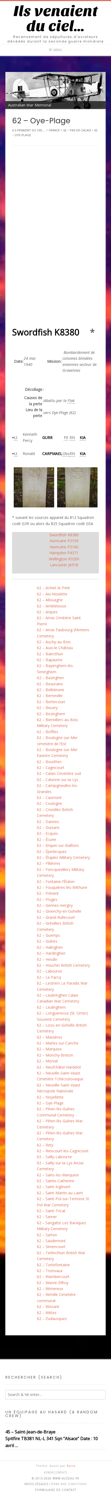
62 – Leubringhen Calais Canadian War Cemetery (58, 998)
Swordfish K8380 (64, 534)
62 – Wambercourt (53, 1276)
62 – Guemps (48, 935)
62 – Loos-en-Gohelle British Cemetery (62, 1028)
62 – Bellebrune (50, 689)
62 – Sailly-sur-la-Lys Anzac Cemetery (60, 1165)
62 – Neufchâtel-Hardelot (59, 1067)
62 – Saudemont (51, 1240)
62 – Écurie (46, 839)
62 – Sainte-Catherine (55, 1180)
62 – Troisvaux (50, 1270)
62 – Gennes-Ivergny (55, 905)
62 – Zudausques (52, 1318)
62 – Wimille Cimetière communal (56, 1297)
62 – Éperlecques (52, 851)
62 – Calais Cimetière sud (59, 773)
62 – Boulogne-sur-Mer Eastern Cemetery (57, 752)
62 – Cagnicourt (50, 767)
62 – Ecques (47, 833)
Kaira (71, 1466)
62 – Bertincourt (51, 701)
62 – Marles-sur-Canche (57, 1043)
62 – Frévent (48, 893)
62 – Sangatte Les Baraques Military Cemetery (61, 1225)
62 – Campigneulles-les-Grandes (57, 788)
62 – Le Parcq (49, 977)
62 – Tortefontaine (53, 1264)
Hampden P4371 (63, 552)
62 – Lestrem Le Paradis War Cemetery (62, 986)
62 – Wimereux (50, 1288)
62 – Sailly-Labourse (54, 1156)
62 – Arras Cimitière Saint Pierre (59, 620)
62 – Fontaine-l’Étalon (56, 881)
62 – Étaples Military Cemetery (63, 857)
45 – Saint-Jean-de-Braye (30, 1432)
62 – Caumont (49, 797)
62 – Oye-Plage (50, 1102)
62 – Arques (47, 611)
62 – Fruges (47, 899)
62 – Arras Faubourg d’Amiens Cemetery (63, 632)
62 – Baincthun (50, 653)
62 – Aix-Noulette (52, 593)
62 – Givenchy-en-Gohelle (59, 911)
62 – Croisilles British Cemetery (55, 812)
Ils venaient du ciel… (55, 19)
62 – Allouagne (50, 599)
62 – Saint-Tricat (51, 1210)
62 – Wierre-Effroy (52, 1282)
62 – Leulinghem (51, 1007)
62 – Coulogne (49, 803)
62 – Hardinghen (51, 953)
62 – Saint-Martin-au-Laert (60, 1192)
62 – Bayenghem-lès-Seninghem (55, 668)
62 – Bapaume (50, 659)
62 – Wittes (47, 1312)
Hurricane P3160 (64, 546)
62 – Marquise (49, 1048)
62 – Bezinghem (51, 713)
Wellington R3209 (64, 558)
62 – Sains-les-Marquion (58, 1174)
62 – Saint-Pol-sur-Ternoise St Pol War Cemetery (63, 1201)
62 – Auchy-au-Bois (54, 641)
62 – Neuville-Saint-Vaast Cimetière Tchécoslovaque (60, 1075)
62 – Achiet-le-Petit (53, 587)
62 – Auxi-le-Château (55, 647)
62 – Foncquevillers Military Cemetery (60, 872)
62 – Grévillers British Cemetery (55, 926)
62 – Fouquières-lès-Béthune (62, 887)
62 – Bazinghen (50, 677)
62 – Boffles (47, 731)
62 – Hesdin (47, 959)
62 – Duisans (48, 827)
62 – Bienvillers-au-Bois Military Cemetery (57, 722)
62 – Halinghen (50, 947)
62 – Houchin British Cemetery (63, 965)
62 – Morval (47, 1060)
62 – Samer (47, 1216)
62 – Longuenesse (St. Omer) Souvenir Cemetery (62, 1016)
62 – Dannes (48, 821)
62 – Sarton (47, 1234)
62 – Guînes (47, 941)
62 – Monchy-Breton (55, 1055)
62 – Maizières (49, 1037)
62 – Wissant (48, 1306)
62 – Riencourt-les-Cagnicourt (63, 1150)
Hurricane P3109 (64, 540)
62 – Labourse (49, 971)
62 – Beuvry (47, 707)
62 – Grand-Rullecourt (56, 917)
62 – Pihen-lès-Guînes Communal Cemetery (56, 1111)
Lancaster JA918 (64, 564)
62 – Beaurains (50, 683)
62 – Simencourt (51, 1246)
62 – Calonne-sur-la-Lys (57, 779)
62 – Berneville (50, 695)
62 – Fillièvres (48, 863)
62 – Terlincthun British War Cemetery (61, 1255)
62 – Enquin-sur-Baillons (58, 845)
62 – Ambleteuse (51, 606)
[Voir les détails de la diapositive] (55, 90)
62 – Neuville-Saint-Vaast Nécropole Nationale (58, 1087)
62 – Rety (45, 1144)
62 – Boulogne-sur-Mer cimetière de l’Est (57, 740)
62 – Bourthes (49, 761)
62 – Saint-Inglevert (54, 1186)
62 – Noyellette (50, 1097)
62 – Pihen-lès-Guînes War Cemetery (60, 1123)
